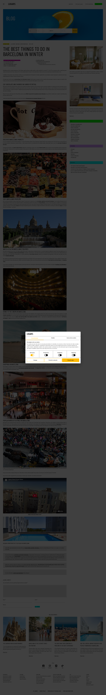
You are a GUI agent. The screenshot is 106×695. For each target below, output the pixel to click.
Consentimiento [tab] (34, 338)
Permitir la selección (53, 360)
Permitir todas (71, 360)
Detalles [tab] (53, 337)
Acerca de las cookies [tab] (71, 337)
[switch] (46, 355)
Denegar (35, 360)
